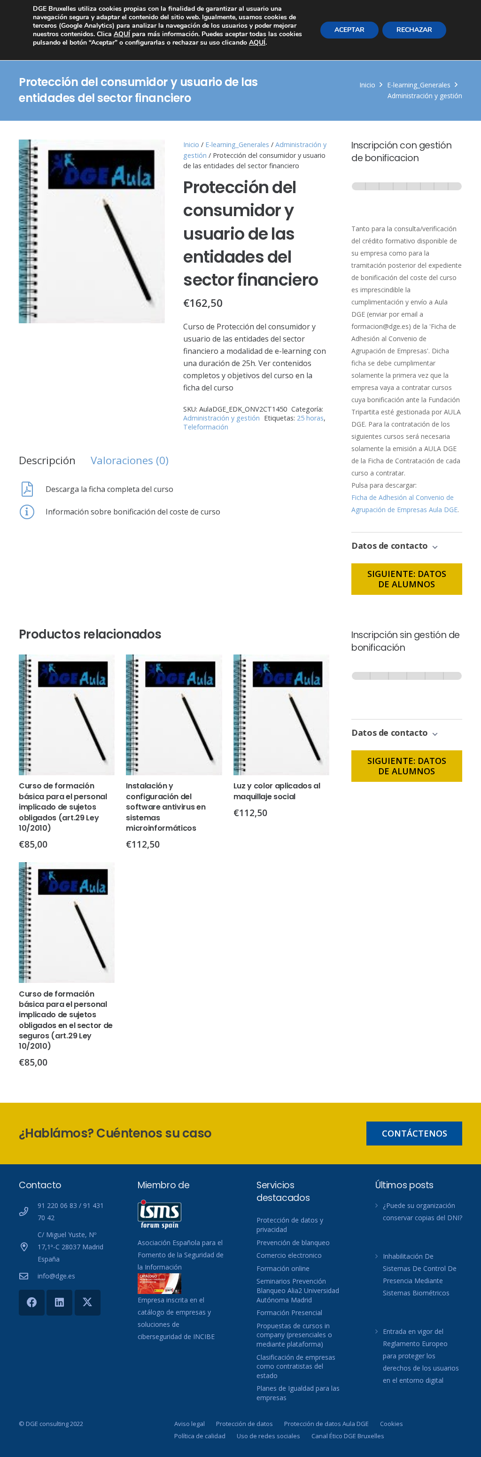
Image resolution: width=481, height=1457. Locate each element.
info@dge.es (56, 1275)
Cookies (391, 1423)
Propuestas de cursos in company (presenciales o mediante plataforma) (294, 1334)
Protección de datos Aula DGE (326, 1423)
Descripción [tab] (47, 460)
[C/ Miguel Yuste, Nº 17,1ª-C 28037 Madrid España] (28, 1246)
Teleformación (205, 426)
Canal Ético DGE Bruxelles (347, 1436)
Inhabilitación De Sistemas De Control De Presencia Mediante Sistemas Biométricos (420, 1274)
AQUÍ (122, 34)
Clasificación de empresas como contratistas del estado (295, 1366)
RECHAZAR (414, 29)
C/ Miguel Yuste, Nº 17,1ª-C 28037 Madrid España (70, 1246)
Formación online (283, 1268)
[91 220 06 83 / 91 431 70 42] (28, 1211)
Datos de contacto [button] (390, 545)
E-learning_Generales (418, 84)
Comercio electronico (289, 1255)
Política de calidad (199, 1436)
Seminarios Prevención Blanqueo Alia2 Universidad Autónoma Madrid (297, 1290)
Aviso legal (189, 1423)
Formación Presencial (289, 1312)
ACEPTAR (349, 29)
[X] (88, 1303)
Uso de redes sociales (268, 1436)
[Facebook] (32, 1303)
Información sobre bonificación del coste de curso (133, 511)
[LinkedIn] (59, 1303)
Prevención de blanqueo (293, 1242)
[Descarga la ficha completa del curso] (32, 489)
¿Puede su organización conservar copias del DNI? (422, 1211)
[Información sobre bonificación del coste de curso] (32, 511)
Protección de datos (244, 1423)
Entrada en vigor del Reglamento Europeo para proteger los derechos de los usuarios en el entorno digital (421, 1356)
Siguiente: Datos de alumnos (406, 579)
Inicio (367, 84)
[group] (406, 195)
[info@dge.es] (28, 1275)
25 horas (310, 417)
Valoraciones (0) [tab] (130, 460)
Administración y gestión (425, 95)
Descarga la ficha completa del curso (109, 489)
